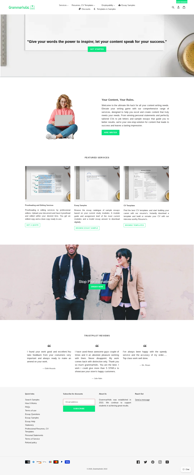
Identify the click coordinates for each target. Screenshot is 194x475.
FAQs (27, 407)
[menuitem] (63, 5)
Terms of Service (32, 439)
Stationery (29, 425)
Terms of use (30, 410)
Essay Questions (32, 414)
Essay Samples (32, 418)
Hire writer (110, 133)
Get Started (97, 49)
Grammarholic (98, 469)
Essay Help (30, 421)
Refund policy (31, 442)
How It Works (31, 403)
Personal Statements (34, 435)
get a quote (33, 225)
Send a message (142, 400)
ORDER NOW (97, 287)
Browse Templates (134, 225)
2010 (105, 469)
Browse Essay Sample (87, 228)
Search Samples (32, 400)
